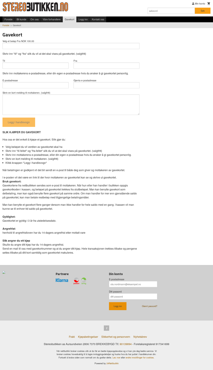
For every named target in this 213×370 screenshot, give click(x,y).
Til (3, 60)
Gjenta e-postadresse (85, 80)
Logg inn (83, 19)
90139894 (126, 344)
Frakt (72, 337)
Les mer (116, 357)
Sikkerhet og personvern (115, 337)
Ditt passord (115, 291)
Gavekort (69, 19)
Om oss (34, 19)
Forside (8, 19)
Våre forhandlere (52, 19)
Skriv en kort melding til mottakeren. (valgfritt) (26, 92)
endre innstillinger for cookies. (140, 357)
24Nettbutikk (112, 363)
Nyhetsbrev (140, 337)
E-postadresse (10, 80)
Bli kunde (21, 19)
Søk (203, 10)
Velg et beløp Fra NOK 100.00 (18, 41)
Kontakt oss (98, 19)
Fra (75, 60)
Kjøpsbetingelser (88, 337)
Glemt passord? (149, 306)
